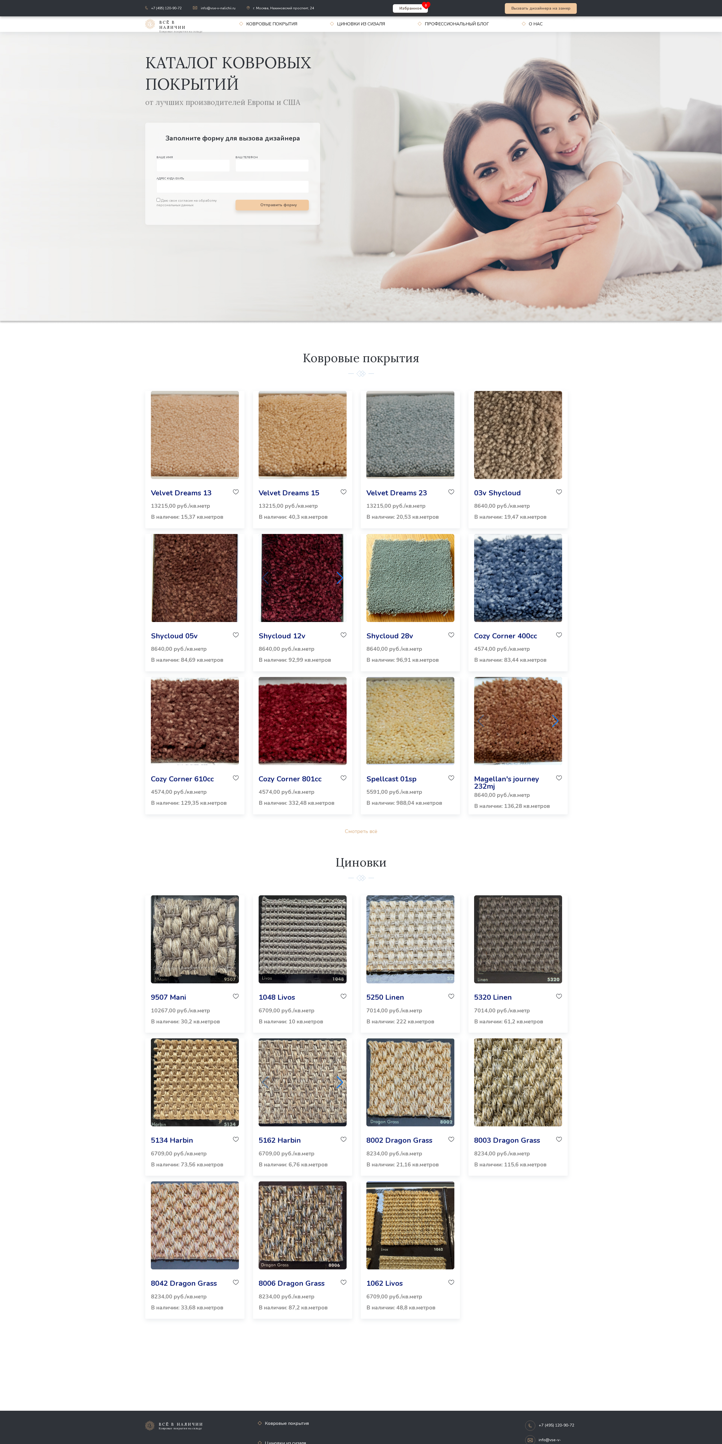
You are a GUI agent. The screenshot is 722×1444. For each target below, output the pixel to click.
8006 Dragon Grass (292, 1283)
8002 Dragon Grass (399, 1140)
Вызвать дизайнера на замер (541, 8)
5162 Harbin (280, 1140)
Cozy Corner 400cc (505, 636)
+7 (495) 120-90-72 (166, 8)
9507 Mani (168, 997)
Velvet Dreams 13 (181, 493)
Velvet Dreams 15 (289, 493)
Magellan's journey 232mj (506, 782)
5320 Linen (493, 997)
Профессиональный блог (457, 24)
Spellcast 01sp (391, 779)
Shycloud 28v (389, 636)
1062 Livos (384, 1283)
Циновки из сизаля (361, 24)
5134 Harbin (172, 1140)
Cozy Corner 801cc (290, 779)
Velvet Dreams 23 (396, 493)
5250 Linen (385, 997)
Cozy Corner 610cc (182, 779)
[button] (340, 578)
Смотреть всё (361, 831)
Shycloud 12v (282, 636)
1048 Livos (277, 997)
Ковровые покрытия (271, 24)
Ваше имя (165, 157)
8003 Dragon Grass (507, 1140)
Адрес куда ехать (170, 179)
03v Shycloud (497, 493)
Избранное (410, 8)
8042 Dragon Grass (184, 1283)
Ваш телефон (246, 157)
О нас (536, 24)
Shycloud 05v (174, 636)
